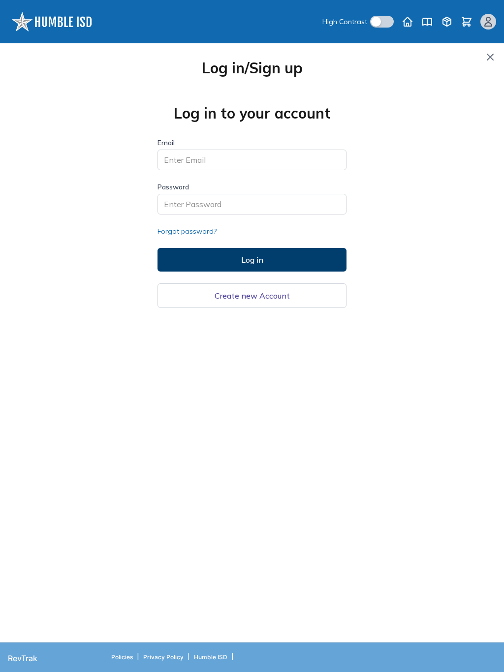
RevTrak (22, 658)
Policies (122, 657)
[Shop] (447, 22)
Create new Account (252, 296)
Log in (252, 260)
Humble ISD (210, 657)
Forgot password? (187, 231)
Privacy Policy (163, 657)
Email (166, 142)
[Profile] (488, 22)
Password (173, 187)
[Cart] (466, 22)
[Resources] (427, 22)
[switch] (382, 22)
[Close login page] (490, 57)
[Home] (407, 22)
